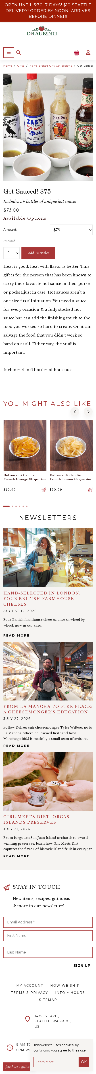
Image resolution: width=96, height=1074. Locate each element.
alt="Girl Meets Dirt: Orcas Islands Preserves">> (48, 781)
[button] (74, 411)
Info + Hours (70, 993)
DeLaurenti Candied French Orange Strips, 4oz (25, 477)
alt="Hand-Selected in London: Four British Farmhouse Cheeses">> (48, 557)
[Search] (18, 52)
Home (7, 65)
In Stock (9, 241)
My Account (29, 986)
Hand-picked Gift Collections (50, 65)
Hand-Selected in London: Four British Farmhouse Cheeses (42, 599)
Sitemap (48, 1000)
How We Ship (65, 986)
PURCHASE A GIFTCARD (19, 1066)
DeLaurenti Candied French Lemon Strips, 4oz (71, 477)
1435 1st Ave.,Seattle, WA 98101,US (53, 1021)
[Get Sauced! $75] (48, 127)
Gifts (20, 65)
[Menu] (8, 52)
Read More (16, 635)
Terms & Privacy (29, 993)
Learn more (45, 1062)
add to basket (38, 253)
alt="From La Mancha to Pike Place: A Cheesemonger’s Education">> (48, 671)
